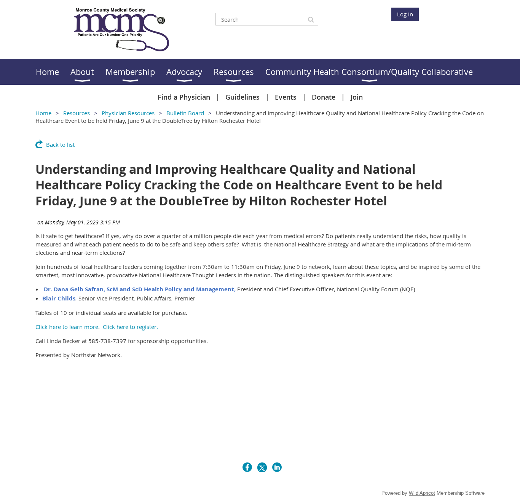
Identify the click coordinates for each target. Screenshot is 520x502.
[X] (262, 467)
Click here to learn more (66, 326)
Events (286, 97)
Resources (76, 113)
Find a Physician (184, 97)
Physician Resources (128, 113)
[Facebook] (247, 467)
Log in (405, 14)
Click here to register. (130, 326)
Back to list (60, 144)
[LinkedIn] (277, 467)
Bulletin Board (185, 113)
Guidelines (242, 97)
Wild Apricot (422, 493)
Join (357, 97)
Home (43, 113)
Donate (323, 97)
